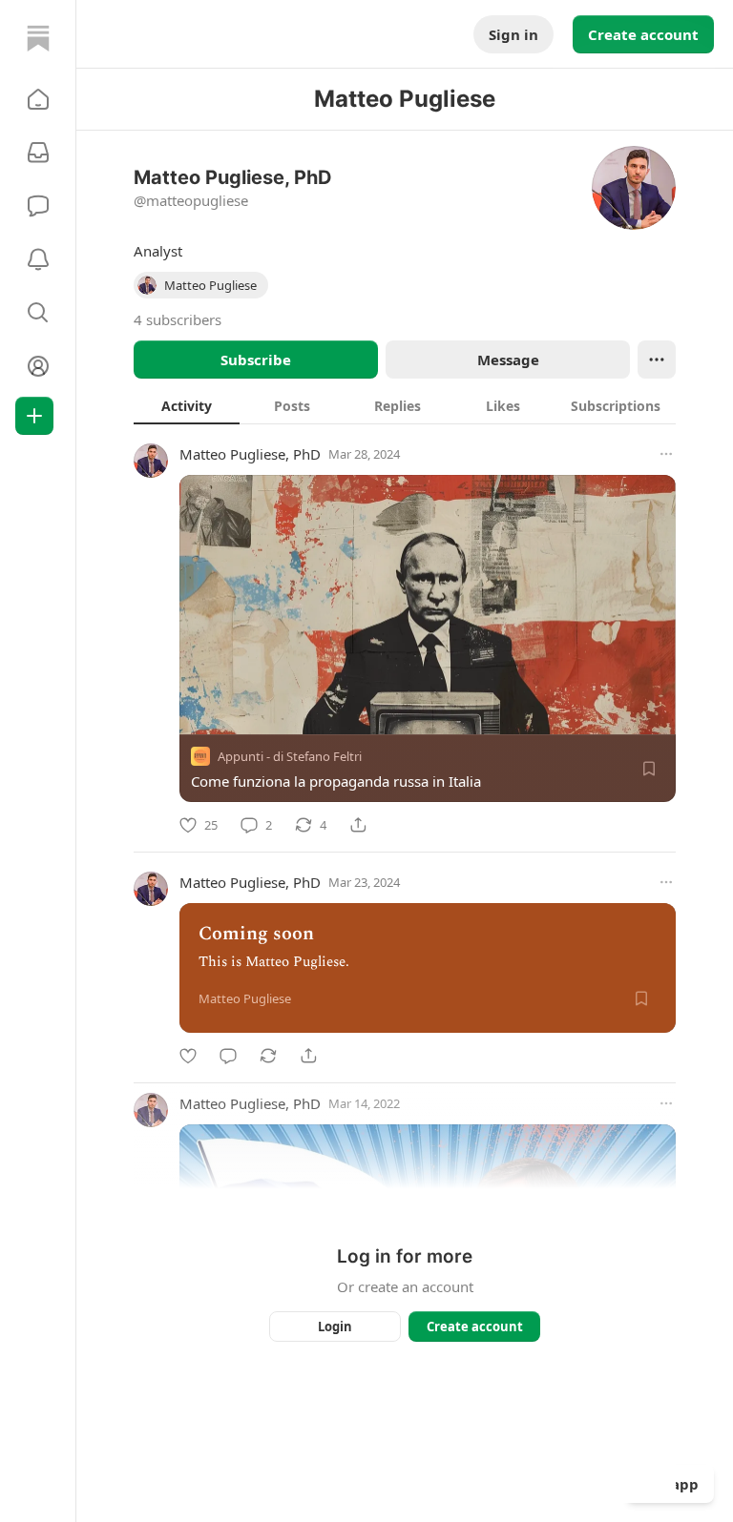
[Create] (34, 416)
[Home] (38, 38)
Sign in (513, 34)
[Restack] (268, 1055)
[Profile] (38, 366)
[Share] (358, 825)
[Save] (649, 768)
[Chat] (38, 206)
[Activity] (38, 259)
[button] (38, 99)
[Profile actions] (657, 359)
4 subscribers (177, 319)
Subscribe (255, 359)
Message (508, 359)
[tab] (187, 405)
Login (335, 1326)
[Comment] (228, 1055)
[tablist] (405, 405)
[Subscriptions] (38, 152)
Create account (643, 34)
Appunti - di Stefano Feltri (290, 756)
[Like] (188, 1055)
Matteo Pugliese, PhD (250, 453)
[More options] (666, 454)
